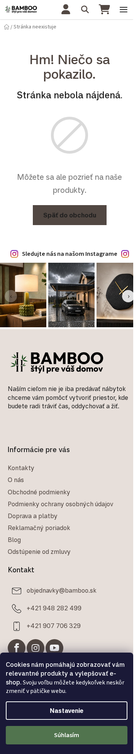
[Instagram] (35, 648)
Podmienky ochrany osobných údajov (60, 504)
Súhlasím (66, 735)
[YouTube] (54, 648)
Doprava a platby (33, 516)
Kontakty (21, 468)
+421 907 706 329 (54, 626)
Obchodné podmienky (39, 492)
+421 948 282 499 (54, 608)
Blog (14, 540)
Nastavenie (66, 710)
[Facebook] (16, 648)
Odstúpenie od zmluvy (39, 551)
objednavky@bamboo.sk (62, 590)
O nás (16, 480)
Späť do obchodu (69, 215)
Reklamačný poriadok (39, 528)
